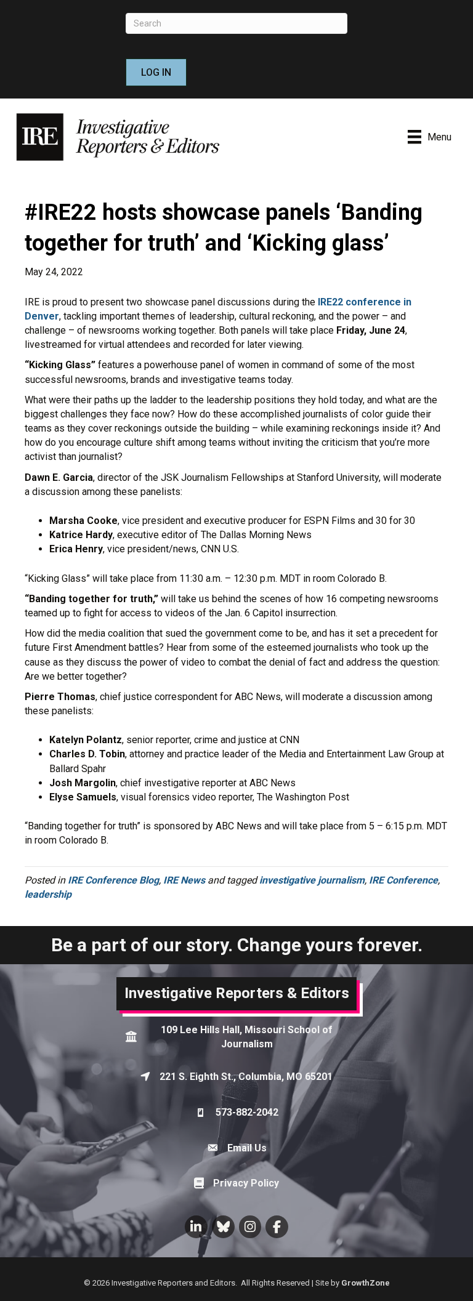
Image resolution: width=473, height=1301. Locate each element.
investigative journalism (312, 880)
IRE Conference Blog (113, 880)
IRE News (184, 880)
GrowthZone (365, 1282)
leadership (48, 894)
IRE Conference (403, 880)
